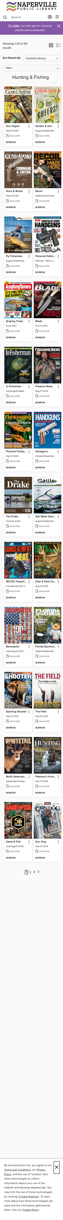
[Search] (5, 17)
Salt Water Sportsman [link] (46, 516)
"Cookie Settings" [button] (28, 1196)
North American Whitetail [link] (16, 776)
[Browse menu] (57, 17)
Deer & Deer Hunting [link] (46, 581)
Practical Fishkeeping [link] (16, 451)
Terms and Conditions (17, 1170)
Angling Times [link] (14, 321)
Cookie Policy (30, 1210)
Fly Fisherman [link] (14, 256)
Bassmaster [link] (12, 646)
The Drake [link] (12, 516)
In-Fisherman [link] (13, 386)
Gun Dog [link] (40, 841)
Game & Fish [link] (13, 841)
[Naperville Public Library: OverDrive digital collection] (31, 6)
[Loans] (50, 17)
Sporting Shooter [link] (16, 711)
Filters (9, 68)
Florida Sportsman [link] (46, 646)
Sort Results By (12, 58)
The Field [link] (40, 711)
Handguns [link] (41, 451)
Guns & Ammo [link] (14, 191)
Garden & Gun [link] (43, 126)
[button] (51, 46)
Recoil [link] (39, 191)
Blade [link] (38, 321)
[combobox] (24, 17)
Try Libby (13, 26)
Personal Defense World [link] (46, 256)
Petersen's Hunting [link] (46, 776)
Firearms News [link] (43, 386)
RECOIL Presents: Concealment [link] (16, 581)
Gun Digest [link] (12, 126)
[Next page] (38, 872)
